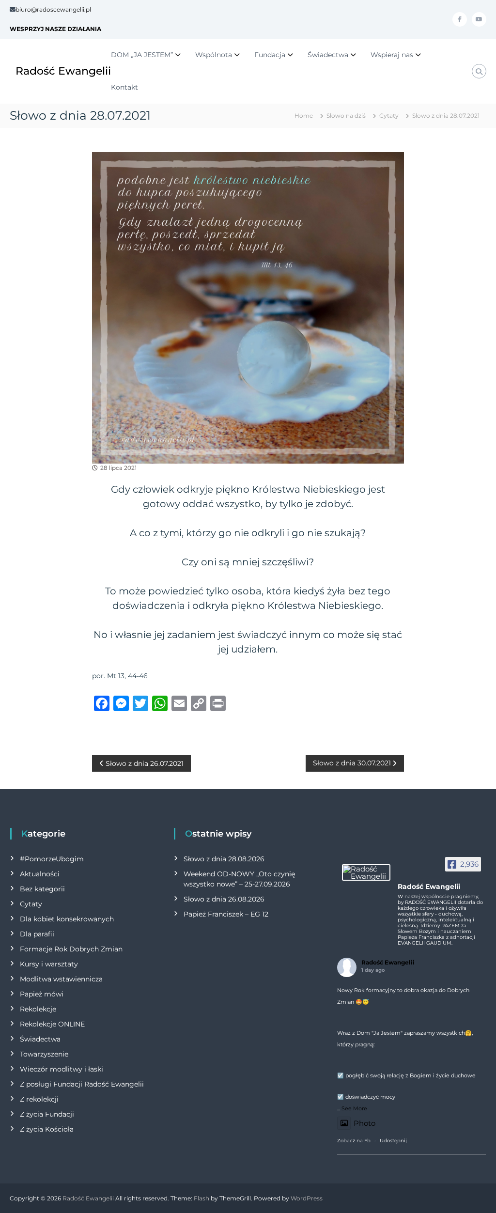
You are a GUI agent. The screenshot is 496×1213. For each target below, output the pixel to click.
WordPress (307, 1198)
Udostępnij (393, 1140)
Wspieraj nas (392, 54)
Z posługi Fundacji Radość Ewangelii (82, 1084)
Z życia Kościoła (47, 1129)
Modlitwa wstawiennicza (61, 979)
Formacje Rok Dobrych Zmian (71, 949)
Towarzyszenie (44, 1054)
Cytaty (389, 115)
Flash (201, 1198)
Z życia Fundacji (47, 1114)
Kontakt (124, 87)
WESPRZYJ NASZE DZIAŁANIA (55, 28)
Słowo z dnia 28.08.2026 (224, 859)
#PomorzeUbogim (52, 859)
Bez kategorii (42, 889)
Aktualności (40, 874)
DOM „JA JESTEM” (142, 54)
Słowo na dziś (346, 115)
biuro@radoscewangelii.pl (53, 9)
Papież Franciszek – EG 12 (226, 914)
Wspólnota (213, 54)
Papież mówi (41, 994)
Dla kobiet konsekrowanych (67, 919)
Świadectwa (328, 54)
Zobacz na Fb (354, 1140)
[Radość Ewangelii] (366, 872)
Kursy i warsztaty (49, 964)
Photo (364, 1123)
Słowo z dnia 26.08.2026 (224, 899)
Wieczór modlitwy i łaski (61, 1069)
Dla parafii (37, 934)
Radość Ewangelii (63, 71)
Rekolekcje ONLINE (52, 1024)
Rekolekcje (38, 1009)
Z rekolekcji (39, 1099)
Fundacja (269, 54)
